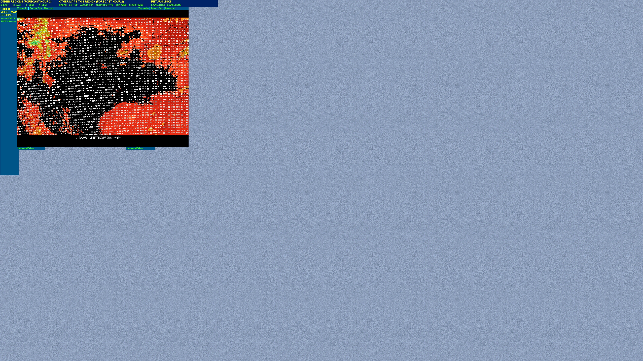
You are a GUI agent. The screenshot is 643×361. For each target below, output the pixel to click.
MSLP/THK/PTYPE (104, 5)
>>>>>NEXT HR (8, 18)
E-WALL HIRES (158, 5)
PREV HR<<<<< (8, 21)
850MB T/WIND (136, 5)
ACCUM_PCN (86, 5)
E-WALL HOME (174, 5)
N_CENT (43, 5)
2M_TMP (73, 5)
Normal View (31, 148)
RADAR (63, 5)
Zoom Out (35, 8)
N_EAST (5, 5)
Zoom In (22, 8)
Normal (48, 8)
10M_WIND (121, 5)
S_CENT (30, 5)
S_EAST (17, 5)
